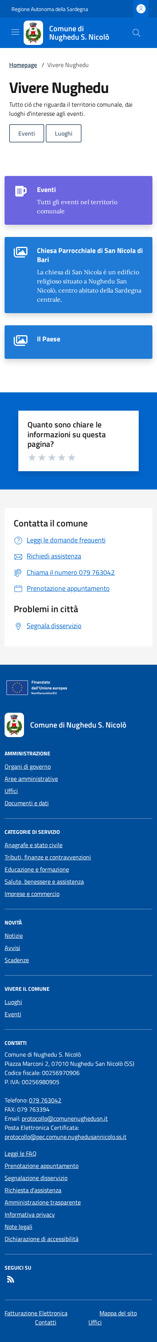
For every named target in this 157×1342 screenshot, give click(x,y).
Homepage (23, 64)
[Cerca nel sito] (136, 33)
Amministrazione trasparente (43, 1202)
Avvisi (12, 947)
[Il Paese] (78, 342)
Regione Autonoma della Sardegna (49, 9)
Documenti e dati (27, 803)
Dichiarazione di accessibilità (41, 1238)
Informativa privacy (30, 1214)
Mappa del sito (118, 1313)
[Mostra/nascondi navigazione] (15, 32)
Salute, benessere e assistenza (44, 881)
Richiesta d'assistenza (33, 1190)
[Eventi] (78, 200)
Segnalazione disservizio (36, 1177)
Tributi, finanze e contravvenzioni (48, 857)
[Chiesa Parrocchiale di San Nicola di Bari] (78, 275)
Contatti (45, 1322)
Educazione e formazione (37, 869)
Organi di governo (28, 766)
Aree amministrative (31, 778)
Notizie (14, 935)
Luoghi (63, 133)
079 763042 (45, 1100)
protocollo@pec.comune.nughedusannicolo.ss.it (66, 1136)
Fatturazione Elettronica (36, 1313)
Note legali (18, 1226)
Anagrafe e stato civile (33, 844)
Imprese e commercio (32, 893)
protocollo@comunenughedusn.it (65, 1118)
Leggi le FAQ (21, 1153)
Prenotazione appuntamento (41, 1165)
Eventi (26, 133)
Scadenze (17, 960)
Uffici (11, 790)
